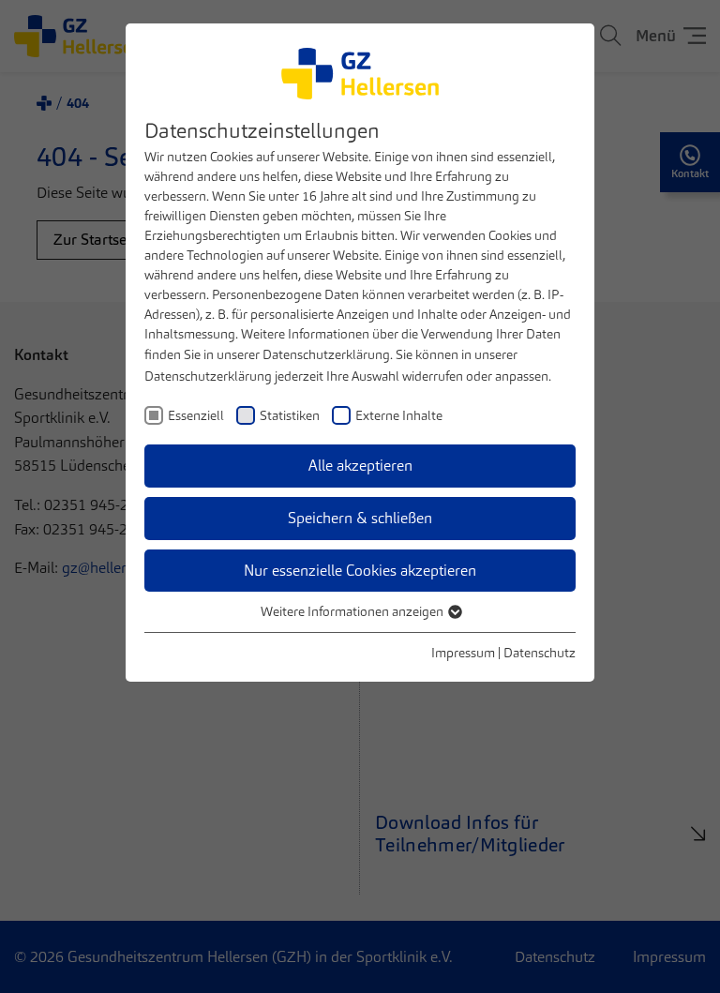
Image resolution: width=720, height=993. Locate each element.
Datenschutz (539, 652)
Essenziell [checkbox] (196, 415)
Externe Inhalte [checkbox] (398, 415)
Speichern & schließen (360, 518)
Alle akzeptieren (360, 465)
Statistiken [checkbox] (290, 415)
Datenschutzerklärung (326, 354)
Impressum (463, 652)
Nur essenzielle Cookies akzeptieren (360, 570)
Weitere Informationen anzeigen (353, 611)
